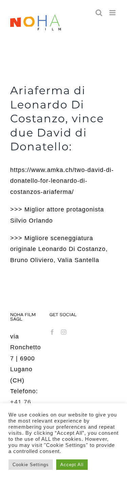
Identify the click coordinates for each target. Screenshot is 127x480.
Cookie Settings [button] (31, 464)
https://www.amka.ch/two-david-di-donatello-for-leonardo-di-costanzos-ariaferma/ (62, 181)
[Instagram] (64, 332)
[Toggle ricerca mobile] (99, 12)
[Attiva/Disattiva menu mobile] (113, 12)
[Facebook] (52, 332)
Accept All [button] (72, 464)
